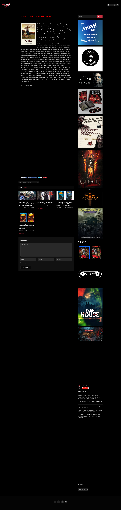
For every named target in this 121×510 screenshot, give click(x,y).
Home (15, 4)
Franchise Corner (44, 4)
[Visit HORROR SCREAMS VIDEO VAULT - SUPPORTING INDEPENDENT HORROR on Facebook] (80, 242)
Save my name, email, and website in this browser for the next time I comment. (40, 263)
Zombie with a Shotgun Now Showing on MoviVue (45, 203)
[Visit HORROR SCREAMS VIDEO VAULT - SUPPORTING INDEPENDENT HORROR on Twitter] (83, 242)
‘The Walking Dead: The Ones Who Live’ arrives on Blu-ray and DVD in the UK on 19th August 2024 (26, 226)
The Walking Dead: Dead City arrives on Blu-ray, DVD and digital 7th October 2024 (65, 204)
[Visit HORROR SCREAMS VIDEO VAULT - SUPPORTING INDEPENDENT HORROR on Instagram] (78, 242)
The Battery (30, 182)
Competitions (55, 4)
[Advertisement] (90, 353)
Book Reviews (33, 4)
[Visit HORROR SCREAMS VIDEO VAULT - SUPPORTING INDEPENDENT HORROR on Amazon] (85, 242)
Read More (21, 210)
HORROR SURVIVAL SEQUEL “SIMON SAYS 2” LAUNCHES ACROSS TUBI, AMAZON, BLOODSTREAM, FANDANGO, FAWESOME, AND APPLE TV (90, 397)
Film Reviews (22, 4)
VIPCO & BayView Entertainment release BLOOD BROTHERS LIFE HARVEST (26, 204)
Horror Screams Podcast (68, 4)
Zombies (37, 182)
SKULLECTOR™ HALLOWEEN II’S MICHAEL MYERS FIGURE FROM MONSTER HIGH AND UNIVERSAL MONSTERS (89, 416)
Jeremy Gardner (22, 182)
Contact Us (80, 4)
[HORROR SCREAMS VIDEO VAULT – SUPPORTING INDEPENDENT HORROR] (6, 5)
